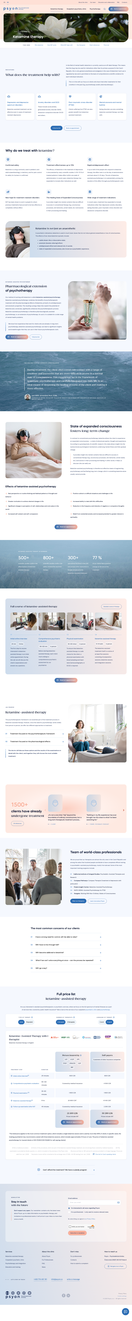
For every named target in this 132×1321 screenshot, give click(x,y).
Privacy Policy (123, 1293)
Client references (94, 45)
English (109, 1022)
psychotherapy (105, 1010)
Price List (106, 45)
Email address (73, 1198)
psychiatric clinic (91, 1010)
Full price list (56, 128)
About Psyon (46, 1256)
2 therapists (71, 1022)
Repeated (29, 1022)
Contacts (124, 2)
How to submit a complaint (79, 1263)
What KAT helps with (67, 45)
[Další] (123, 810)
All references (17, 823)
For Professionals (47, 1260)
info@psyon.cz (57, 1279)
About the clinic (83, 2)
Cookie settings (122, 1296)
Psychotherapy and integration (15, 1263)
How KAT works (51, 45)
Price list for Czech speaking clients (105, 1154)
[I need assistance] (125, 1311)
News (44, 1267)
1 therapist (60, 1022)
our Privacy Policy (90, 1219)
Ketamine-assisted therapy (14, 1256)
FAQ (118, 2)
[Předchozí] (45, 810)
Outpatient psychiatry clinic (76, 9)
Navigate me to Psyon (116, 1266)
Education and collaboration (106, 2)
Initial (21, 1022)
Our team (93, 2)
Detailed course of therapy (111, 606)
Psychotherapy (95, 9)
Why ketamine (39, 45)
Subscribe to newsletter (77, 1233)
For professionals (76, 1256)
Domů (16, 31)
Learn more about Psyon (97, 901)
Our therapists (81, 45)
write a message (73, 1279)
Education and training (12, 1267)
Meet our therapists (78, 901)
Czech (102, 1022)
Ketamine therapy (57, 9)
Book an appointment (72, 128)
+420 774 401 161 (40, 1279)
